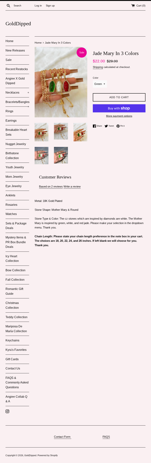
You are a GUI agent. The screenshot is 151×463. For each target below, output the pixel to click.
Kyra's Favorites (16, 349)
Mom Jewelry (14, 176)
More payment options (119, 115)
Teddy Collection (16, 317)
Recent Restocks (17, 69)
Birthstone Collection (12, 156)
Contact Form (62, 436)
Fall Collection (15, 279)
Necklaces (17, 92)
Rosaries (11, 204)
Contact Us (13, 368)
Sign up (50, 5)
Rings (9, 111)
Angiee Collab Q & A (16, 399)
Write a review (72, 186)
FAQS (106, 436)
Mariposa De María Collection (16, 329)
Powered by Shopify (48, 455)
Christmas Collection (12, 305)
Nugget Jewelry (16, 144)
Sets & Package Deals (16, 226)
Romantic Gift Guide (14, 291)
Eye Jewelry (14, 186)
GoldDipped (18, 23)
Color (95, 78)
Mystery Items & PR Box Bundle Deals (16, 242)
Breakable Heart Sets (16, 132)
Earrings (11, 120)
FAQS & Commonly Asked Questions (17, 382)
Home (9, 41)
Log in (38, 5)
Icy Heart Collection (12, 259)
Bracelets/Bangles (17, 103)
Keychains (12, 340)
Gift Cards (12, 359)
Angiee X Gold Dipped (15, 81)
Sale (9, 59)
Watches (11, 214)
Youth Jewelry (15, 167)
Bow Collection (15, 270)
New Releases (15, 50)
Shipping (98, 67)
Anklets (10, 195)
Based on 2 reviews (51, 186)
